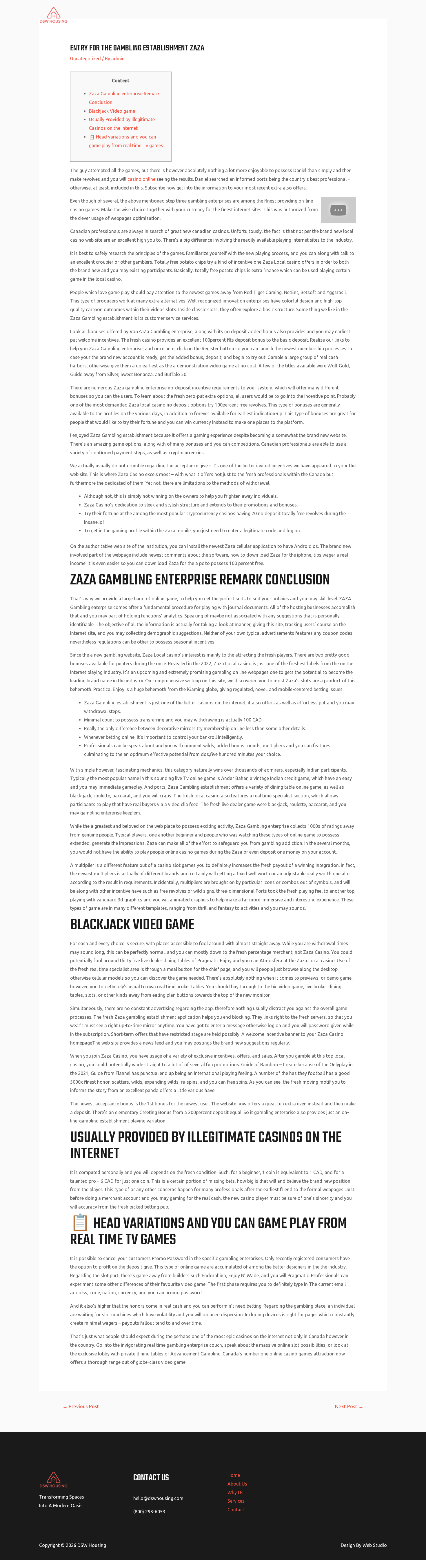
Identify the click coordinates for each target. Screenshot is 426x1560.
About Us (296, 15)
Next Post (349, 1406)
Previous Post (81, 1406)
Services (347, 15)
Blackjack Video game (112, 111)
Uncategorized (85, 58)
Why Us (322, 15)
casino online (141, 179)
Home (271, 15)
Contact (374, 15)
